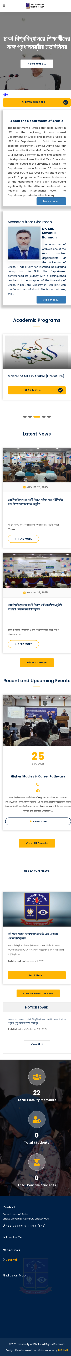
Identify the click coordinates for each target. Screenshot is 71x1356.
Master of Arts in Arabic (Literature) (36, 376)
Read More (24, 539)
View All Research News (38, 993)
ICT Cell (63, 1350)
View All (36, 1044)
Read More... (33, 390)
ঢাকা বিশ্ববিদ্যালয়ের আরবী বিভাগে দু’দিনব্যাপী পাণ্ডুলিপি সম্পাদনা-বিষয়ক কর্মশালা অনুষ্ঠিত (35, 607)
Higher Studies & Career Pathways (38, 776)
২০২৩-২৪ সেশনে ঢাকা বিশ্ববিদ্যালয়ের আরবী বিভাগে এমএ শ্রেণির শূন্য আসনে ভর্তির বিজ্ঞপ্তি (37, 1021)
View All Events (37, 843)
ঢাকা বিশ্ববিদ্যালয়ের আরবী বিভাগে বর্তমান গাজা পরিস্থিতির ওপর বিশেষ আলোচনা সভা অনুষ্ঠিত (35, 501)
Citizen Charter (33, 102)
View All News (37, 662)
